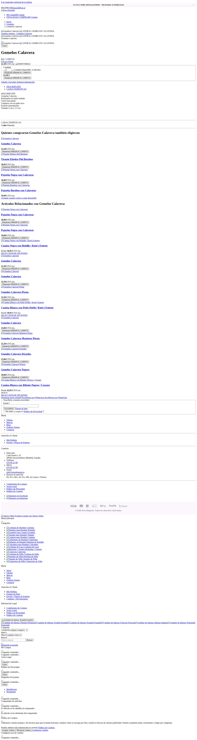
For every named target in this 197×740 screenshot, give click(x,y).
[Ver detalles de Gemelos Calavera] (10, 138)
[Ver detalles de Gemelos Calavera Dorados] (14, 349)
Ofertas (9, 420)
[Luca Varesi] (7, 61)
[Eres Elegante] (8, 10)
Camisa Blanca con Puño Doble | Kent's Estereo (27, 307)
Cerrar (4, 46)
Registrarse (11, 692)
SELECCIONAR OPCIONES (14, 253)
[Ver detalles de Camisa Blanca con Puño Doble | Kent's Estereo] (22, 302)
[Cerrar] (2, 41)
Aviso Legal (11, 486)
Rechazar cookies (24, 730)
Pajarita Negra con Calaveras (17, 174)
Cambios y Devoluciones (17, 599)
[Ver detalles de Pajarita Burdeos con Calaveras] (15, 185)
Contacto (10, 430)
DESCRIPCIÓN (13, 87)
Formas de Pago (13, 594)
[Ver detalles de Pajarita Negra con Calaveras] (14, 170)
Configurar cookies (40, 730)
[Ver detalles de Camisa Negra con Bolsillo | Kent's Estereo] (20, 240)
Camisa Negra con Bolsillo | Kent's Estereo (24, 245)
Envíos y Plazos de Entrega (18, 442)
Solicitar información (25, 82)
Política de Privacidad (33, 411)
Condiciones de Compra (16, 484)
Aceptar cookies (8, 730)
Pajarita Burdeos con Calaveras (18, 190)
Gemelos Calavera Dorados (16, 354)
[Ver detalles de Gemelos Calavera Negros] (13, 364)
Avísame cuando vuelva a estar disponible (18, 198)
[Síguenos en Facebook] (17, 496)
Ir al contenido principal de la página (16, 2)
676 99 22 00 (12, 462)
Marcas (9, 422)
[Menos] (4, 70)
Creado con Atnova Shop (32, 516)
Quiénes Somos (13, 427)
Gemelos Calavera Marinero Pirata (20, 338)
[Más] (13, 70)
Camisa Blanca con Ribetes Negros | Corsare (25, 385)
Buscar (29, 640)
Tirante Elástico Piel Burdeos (17, 159)
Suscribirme (9, 409)
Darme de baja (21, 408)
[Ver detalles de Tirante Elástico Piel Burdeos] (14, 154)
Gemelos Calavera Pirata (15, 292)
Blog (8, 425)
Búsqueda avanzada (9, 645)
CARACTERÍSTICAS (16, 89)
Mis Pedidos (11, 440)
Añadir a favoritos (8, 82)
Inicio (8, 570)
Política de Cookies (14, 491)
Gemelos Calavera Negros (15, 369)
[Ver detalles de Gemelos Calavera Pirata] (12, 287)
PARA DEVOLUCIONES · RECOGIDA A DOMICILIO (98, 5)
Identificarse (11, 689)
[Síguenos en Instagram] (17, 498)
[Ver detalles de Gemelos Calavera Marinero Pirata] (16, 333)
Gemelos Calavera (11, 143)
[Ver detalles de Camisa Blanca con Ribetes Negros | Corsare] (21, 380)
